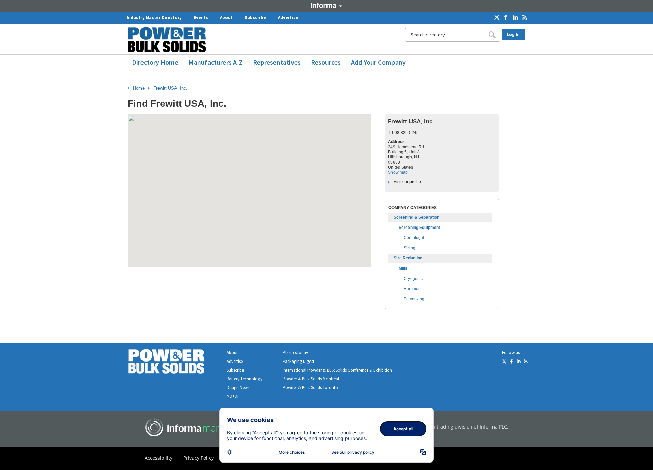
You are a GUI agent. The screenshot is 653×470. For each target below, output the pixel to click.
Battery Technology (244, 379)
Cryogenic (413, 278)
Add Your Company (378, 62)
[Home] (169, 39)
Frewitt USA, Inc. (170, 88)
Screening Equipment (419, 227)
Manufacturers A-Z (215, 62)
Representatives (277, 62)
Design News (238, 387)
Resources (326, 62)
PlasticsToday (295, 352)
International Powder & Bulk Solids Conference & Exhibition (337, 370)
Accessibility (158, 458)
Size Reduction (408, 258)
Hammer (412, 288)
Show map (398, 172)
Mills (403, 268)
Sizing (409, 248)
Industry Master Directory (154, 17)
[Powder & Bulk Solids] (174, 362)
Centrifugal (414, 237)
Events (201, 17)
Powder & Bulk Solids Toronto (310, 387)
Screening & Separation (416, 217)
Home (139, 88)
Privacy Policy (198, 458)
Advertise (288, 17)
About (226, 17)
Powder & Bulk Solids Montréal (311, 379)
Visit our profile (407, 181)
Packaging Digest (298, 361)
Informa (326, 5)
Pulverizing (414, 299)
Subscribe (255, 17)
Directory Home (155, 62)
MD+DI (232, 396)
